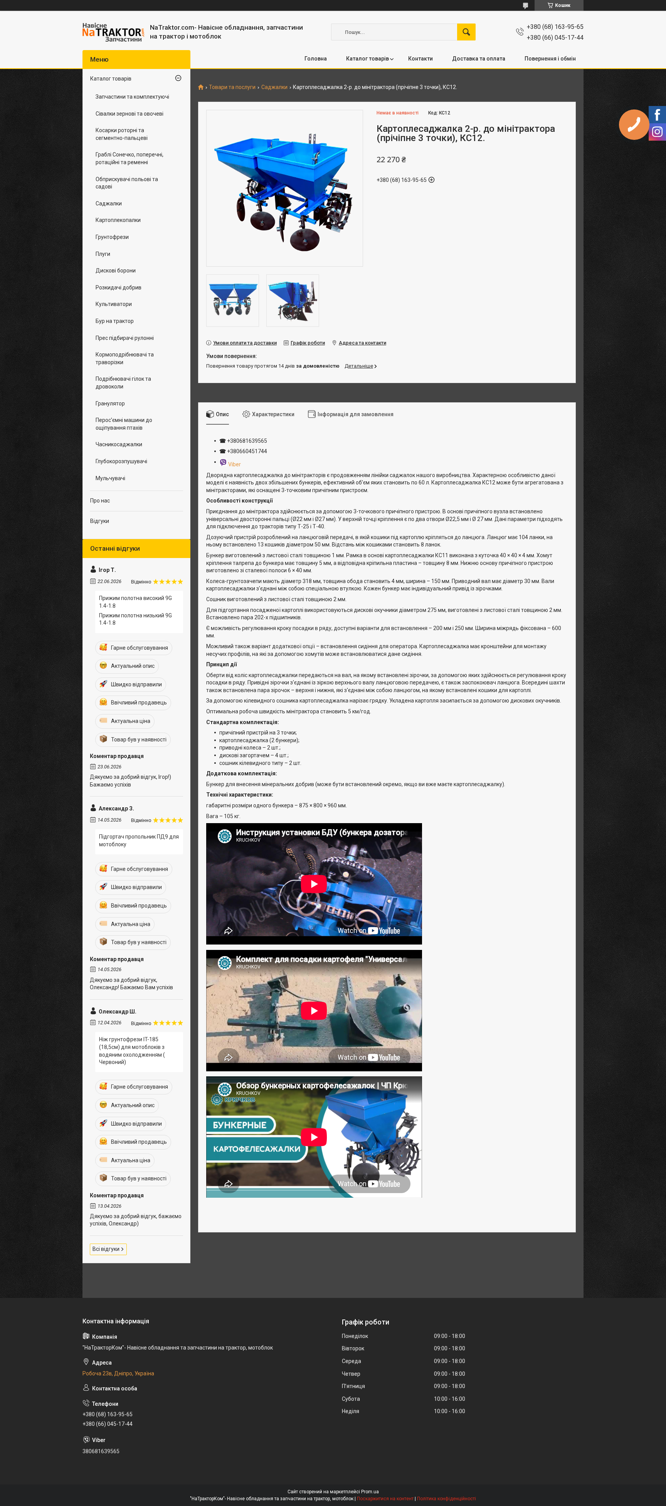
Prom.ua (370, 1491)
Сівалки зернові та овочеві (129, 114)
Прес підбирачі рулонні (125, 338)
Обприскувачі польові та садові (127, 183)
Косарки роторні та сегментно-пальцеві (122, 134)
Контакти (420, 58)
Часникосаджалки (119, 444)
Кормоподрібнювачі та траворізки (125, 358)
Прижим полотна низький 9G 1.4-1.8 (135, 619)
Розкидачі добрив (118, 287)
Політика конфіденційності (446, 1498)
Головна (315, 58)
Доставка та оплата (478, 58)
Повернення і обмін (550, 58)
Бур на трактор (115, 321)
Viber (234, 464)
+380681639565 (246, 441)
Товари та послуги (232, 87)
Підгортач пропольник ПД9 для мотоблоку (139, 840)
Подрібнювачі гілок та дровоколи (123, 383)
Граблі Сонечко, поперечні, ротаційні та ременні (129, 158)
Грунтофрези (112, 237)
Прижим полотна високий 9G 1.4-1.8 (135, 602)
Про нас (100, 501)
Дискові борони (116, 270)
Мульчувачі (110, 478)
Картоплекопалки (118, 220)
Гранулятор (110, 403)
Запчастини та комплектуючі (132, 97)
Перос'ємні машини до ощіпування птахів (124, 424)
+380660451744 (247, 451)
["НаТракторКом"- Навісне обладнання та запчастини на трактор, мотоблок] (113, 32)
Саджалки (274, 87)
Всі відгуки (105, 1249)
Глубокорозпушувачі (121, 461)
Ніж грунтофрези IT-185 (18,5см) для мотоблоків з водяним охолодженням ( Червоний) (132, 1050)
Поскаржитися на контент (385, 1498)
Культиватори (114, 304)
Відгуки (99, 521)
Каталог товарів (367, 58)
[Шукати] (466, 32)
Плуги (103, 254)
